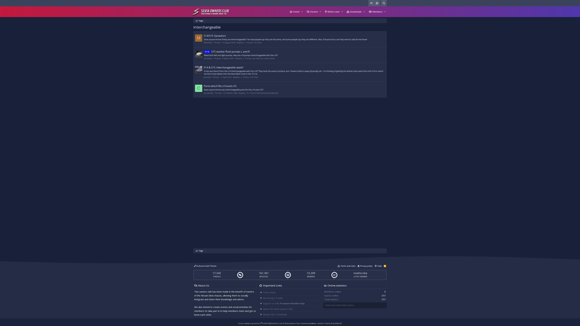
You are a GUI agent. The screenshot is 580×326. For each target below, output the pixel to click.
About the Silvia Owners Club (278, 308)
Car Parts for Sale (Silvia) (263, 58)
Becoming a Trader (273, 297)
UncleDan (208, 58)
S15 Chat (257, 42)
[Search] (384, 3)
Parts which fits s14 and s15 (220, 86)
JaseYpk (207, 77)
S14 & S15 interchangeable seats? (223, 67)
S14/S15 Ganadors (215, 35)
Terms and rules (348, 266)
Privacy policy (366, 266)
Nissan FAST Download (275, 314)
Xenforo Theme (330, 323)
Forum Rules (269, 292)
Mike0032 (208, 42)
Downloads (356, 11)
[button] (302, 11)
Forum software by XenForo (260, 323)
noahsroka (360, 273)
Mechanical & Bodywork (268, 93)
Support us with (284, 303)
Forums (314, 11)
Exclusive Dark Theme (206, 266)
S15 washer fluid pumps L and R (227, 51)
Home (296, 11)
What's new (333, 11)
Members (377, 11)
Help (379, 266)
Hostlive (312, 323)
